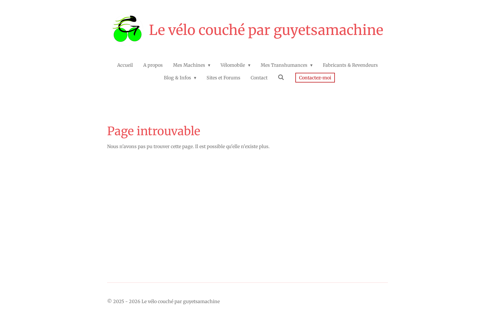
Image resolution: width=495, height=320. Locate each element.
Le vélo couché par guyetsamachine (266, 30)
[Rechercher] (281, 77)
